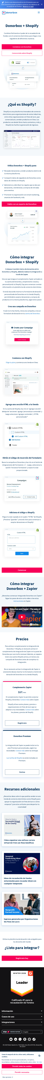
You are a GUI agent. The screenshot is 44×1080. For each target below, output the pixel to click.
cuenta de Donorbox (32, 313)
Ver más (39, 1062)
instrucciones (18, 601)
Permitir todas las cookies (22, 1066)
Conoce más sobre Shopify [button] (22, 53)
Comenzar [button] (22, 570)
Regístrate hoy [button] (22, 958)
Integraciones (8, 1022)
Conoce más (24, 700)
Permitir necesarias (22, 1072)
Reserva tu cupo (28, 6)
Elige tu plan (10, 362)
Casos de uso (8, 1017)
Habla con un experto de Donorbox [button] (22, 204)
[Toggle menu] (39, 13)
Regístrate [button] (22, 723)
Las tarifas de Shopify (14, 758)
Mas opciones (7, 1077)
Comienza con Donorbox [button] (22, 47)
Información (7, 1011)
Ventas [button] (22, 772)
